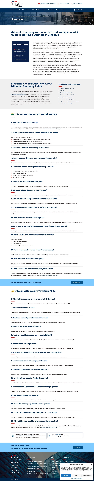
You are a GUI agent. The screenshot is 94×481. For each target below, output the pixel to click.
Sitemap (54, 473)
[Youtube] (14, 470)
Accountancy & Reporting (66, 103)
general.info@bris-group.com (48, 3)
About (18, 10)
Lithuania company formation (18, 94)
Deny (76, 475)
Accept (66, 475)
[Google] (19, 470)
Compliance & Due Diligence (66, 97)
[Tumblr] (12, 473)
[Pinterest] (19, 473)
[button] (91, 464)
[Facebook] (12, 470)
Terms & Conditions (56, 465)
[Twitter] (17, 470)
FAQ (23, 10)
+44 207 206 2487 (77, 3)
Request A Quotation (69, 461)
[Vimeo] (17, 473)
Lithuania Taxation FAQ (21, 59)
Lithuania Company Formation (67, 88)
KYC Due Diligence (56, 463)
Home (13, 10)
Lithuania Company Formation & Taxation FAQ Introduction (20, 51)
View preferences (87, 475)
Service (28, 10)
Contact (62, 10)
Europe (43, 10)
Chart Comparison (56, 461)
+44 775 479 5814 (64, 3)
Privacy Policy (79, 478)
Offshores (51, 10)
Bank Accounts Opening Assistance (68, 94)
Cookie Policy (73, 478)
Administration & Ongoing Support (68, 99)
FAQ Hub (62, 90)
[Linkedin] (14, 473)
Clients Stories (36, 10)
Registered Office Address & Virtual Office (69, 101)
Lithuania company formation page (53, 128)
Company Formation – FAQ (66, 92)
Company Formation (26, 435)
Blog (57, 10)
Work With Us (55, 471)
